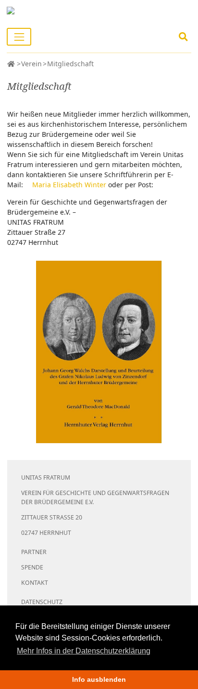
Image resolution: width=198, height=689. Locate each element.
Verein (31, 63)
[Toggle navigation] (19, 37)
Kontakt (34, 583)
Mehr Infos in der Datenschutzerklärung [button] (83, 651)
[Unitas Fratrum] (11, 64)
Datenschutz (41, 602)
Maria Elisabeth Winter (69, 184)
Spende (32, 567)
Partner (34, 552)
